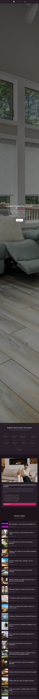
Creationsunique (18, 1)
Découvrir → (19, 220)
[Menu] (25, 1)
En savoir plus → (7, 504)
